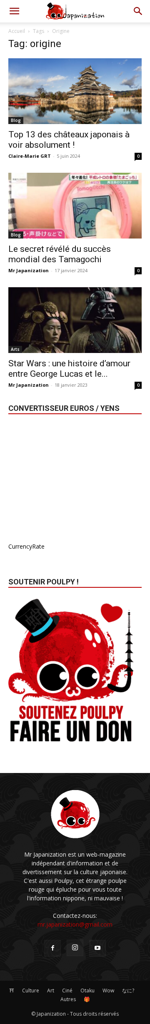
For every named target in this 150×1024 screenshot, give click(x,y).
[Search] (138, 11)
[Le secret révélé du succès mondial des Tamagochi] (75, 206)
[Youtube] (97, 948)
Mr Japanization (28, 270)
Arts (15, 349)
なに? (128, 990)
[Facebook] (52, 948)
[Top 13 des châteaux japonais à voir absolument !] (75, 91)
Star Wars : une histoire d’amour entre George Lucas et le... (69, 368)
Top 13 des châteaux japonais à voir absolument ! (69, 139)
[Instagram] (75, 947)
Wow (108, 990)
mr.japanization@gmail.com (75, 924)
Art (50, 990)
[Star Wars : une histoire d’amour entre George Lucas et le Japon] (75, 320)
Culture (30, 990)
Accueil (16, 31)
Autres (68, 999)
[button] (14, 11)
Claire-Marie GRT (29, 156)
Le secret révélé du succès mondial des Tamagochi (59, 254)
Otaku (87, 990)
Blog (16, 120)
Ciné (67, 990)
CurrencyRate (26, 546)
